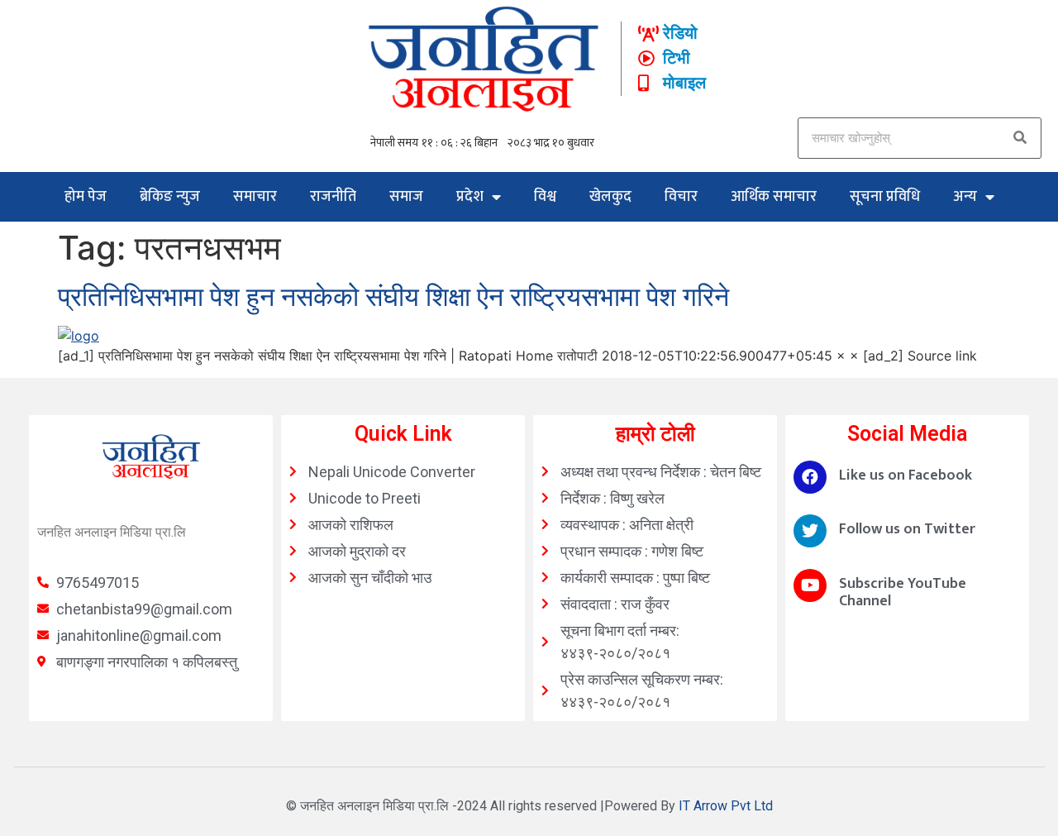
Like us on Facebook (905, 475)
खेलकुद (610, 196)
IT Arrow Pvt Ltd (726, 806)
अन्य (965, 196)
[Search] (1020, 138)
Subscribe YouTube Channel (902, 592)
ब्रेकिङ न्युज (170, 196)
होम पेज (85, 196)
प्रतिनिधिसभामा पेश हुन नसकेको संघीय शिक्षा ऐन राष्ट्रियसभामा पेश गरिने (393, 296)
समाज (406, 196)
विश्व (545, 196)
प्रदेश (470, 196)
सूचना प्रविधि (885, 196)
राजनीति (333, 196)
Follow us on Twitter (907, 529)
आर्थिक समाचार (774, 196)
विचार (681, 196)
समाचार (255, 196)
